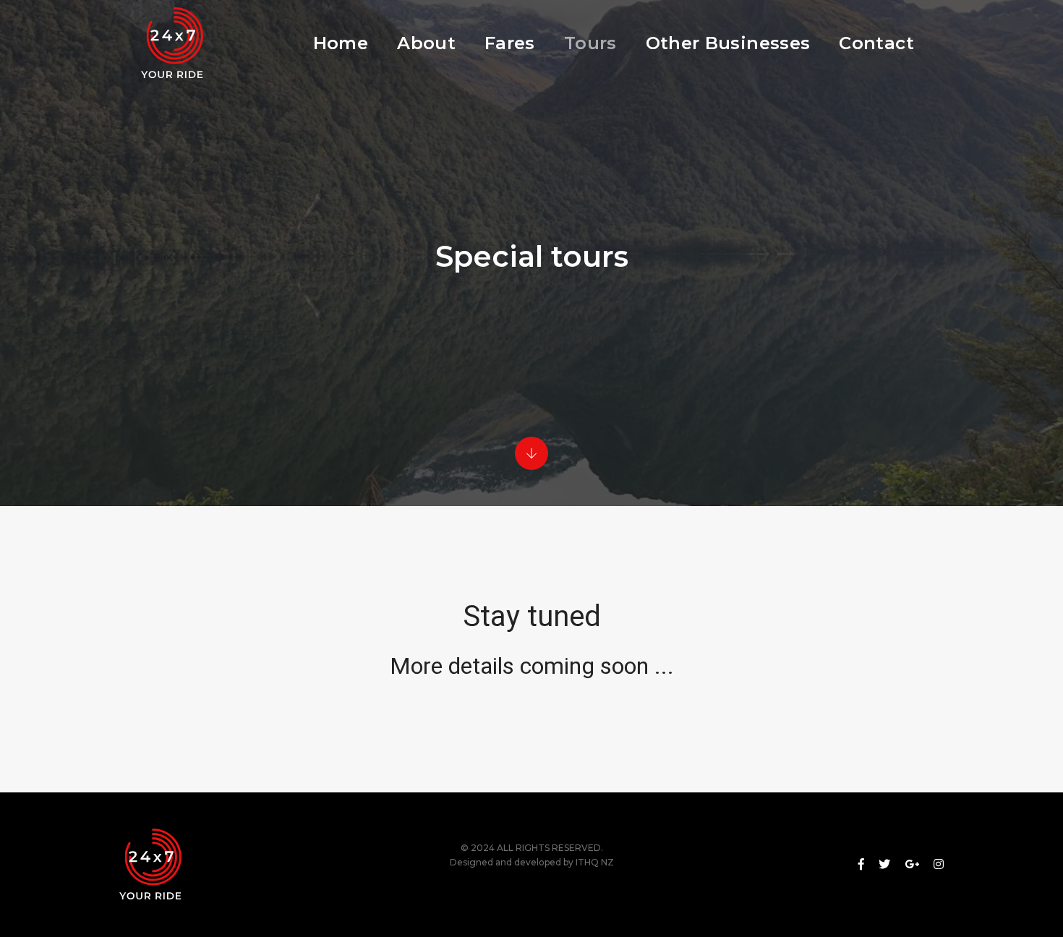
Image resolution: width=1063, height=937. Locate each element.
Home (340, 43)
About (426, 43)
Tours (590, 43)
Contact (876, 43)
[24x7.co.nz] (170, 43)
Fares (509, 43)
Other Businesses (728, 43)
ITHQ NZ (595, 862)
